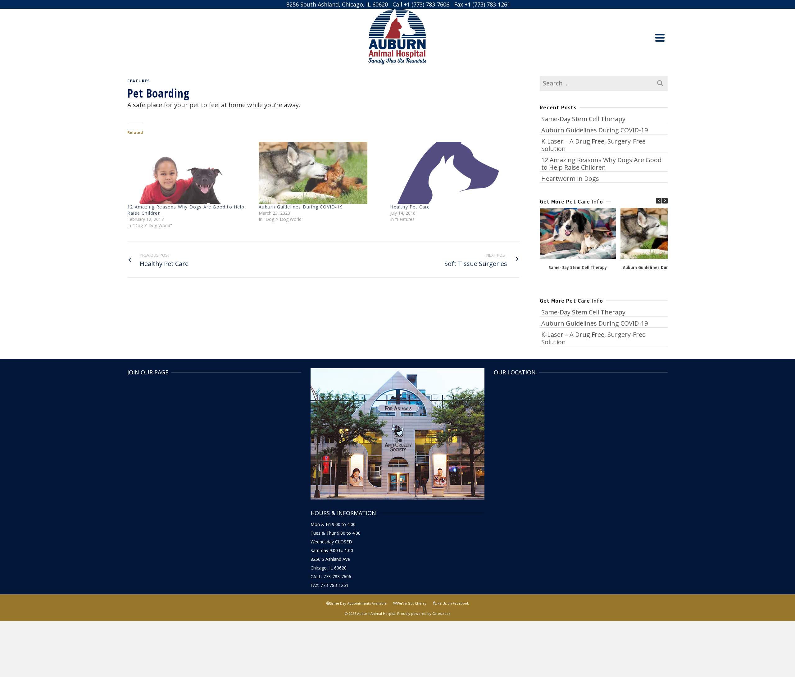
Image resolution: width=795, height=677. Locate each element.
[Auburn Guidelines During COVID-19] (321, 173)
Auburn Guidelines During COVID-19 (301, 207)
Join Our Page (147, 372)
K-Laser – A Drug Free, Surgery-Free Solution (593, 145)
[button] (665, 201)
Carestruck (441, 613)
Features (138, 81)
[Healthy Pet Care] (452, 173)
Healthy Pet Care (410, 207)
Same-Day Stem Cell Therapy (583, 119)
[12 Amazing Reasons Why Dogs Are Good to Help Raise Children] (189, 173)
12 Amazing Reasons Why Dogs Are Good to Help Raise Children (601, 164)
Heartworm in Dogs (570, 178)
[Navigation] (660, 37)
